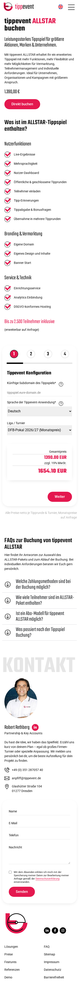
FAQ (47, 946)
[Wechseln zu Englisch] (60, 6)
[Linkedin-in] (47, 930)
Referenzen (12, 969)
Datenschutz (52, 969)
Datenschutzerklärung (47, 878)
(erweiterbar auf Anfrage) (21, 329)
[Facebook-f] (55, 930)
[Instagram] (63, 930)
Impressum (51, 962)
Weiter (60, 497)
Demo (8, 977)
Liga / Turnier (16, 423)
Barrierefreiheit (54, 977)
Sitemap (49, 954)
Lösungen (11, 946)
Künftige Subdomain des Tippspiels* (39, 383)
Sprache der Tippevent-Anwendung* (39, 402)
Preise (8, 954)
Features (10, 962)
